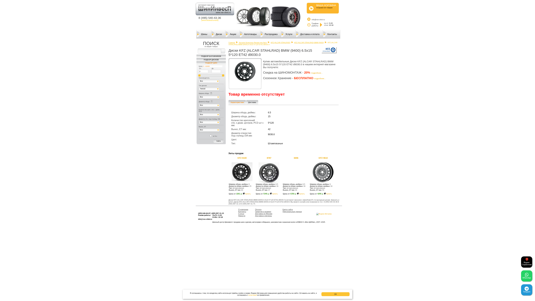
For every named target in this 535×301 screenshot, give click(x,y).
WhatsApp (526, 278)
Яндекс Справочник (527, 263)
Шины (204, 34)
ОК (335, 294)
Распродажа (271, 34)
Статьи (241, 214)
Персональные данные (292, 212)
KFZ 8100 (242, 158)
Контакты (332, 34)
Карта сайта (288, 209)
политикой (252, 295)
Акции (233, 34)
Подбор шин (211, 63)
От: (200, 68)
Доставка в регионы (263, 216)
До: (213, 68)
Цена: (201, 66)
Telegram (526, 292)
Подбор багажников (211, 56)
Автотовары (250, 34)
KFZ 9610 (323, 158)
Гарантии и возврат (263, 212)
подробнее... (317, 73)
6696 (296, 158)
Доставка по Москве (263, 214)
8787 (269, 158)
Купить (248, 194)
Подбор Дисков (211, 60)
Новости (241, 216)
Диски (219, 34)
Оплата (258, 209)
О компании (243, 209)
